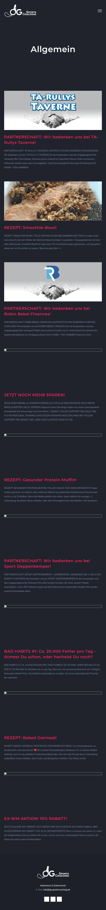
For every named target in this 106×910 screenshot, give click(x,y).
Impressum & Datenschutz (53, 885)
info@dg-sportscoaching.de (56, 890)
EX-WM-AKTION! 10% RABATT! (35, 818)
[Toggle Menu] (99, 11)
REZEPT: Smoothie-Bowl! (30, 227)
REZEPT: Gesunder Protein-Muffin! (40, 479)
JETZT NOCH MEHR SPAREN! (34, 394)
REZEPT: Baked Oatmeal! (30, 737)
